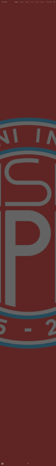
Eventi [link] (41, 2)
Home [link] (16, 2)
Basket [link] (27, 2)
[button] (54, 2)
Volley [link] (36, 2)
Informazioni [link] (49, 2)
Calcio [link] (32, 2)
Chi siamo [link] (21, 2)
